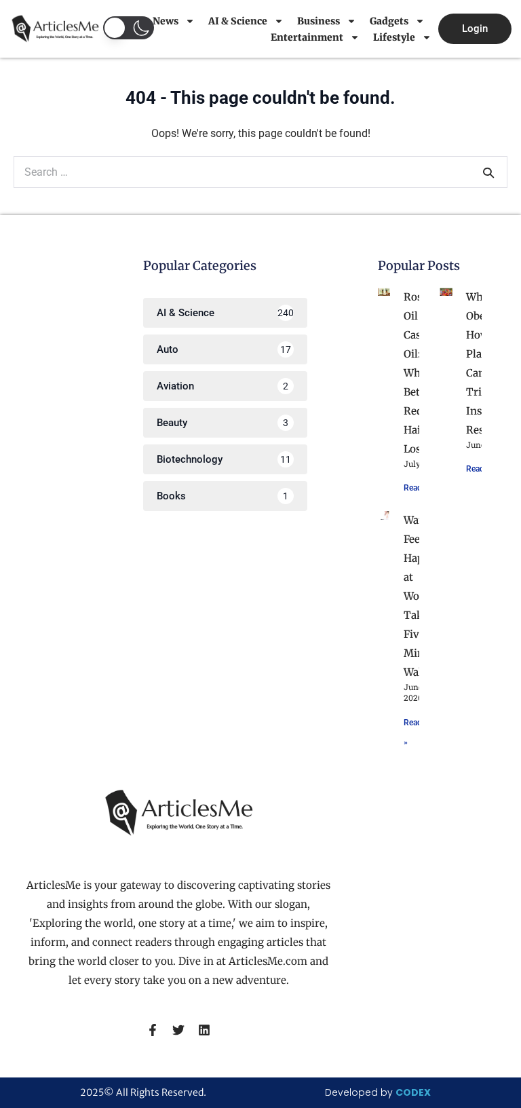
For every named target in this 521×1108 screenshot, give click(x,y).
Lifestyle (394, 37)
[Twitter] (178, 1030)
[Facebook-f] (153, 1030)
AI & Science (237, 21)
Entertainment (307, 37)
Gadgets (389, 21)
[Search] (488, 172)
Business (318, 21)
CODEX (413, 1092)
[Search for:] (260, 172)
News (165, 21)
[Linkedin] (204, 1030)
